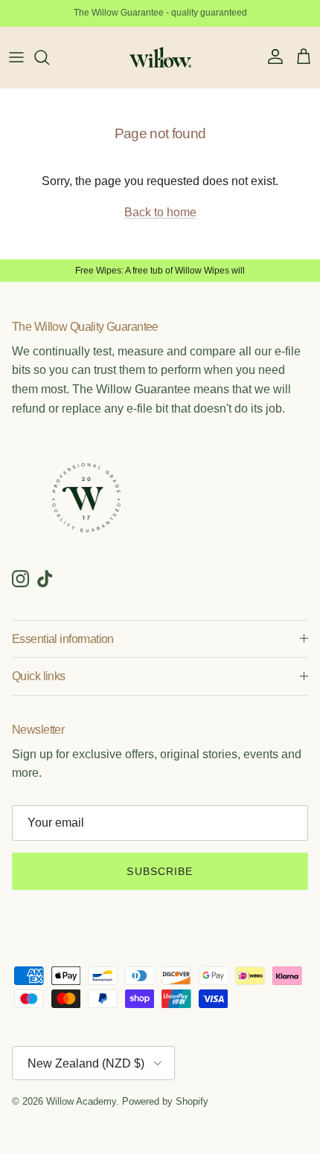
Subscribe (160, 871)
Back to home (160, 212)
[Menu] (16, 57)
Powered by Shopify (165, 1101)
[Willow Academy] (160, 57)
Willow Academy (81, 1101)
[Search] (49, 57)
